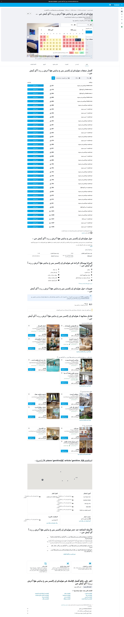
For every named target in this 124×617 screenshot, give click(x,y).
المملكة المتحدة (83, 10)
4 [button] (67, 36)
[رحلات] (121, 23)
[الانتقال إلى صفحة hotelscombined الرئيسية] (114, 4)
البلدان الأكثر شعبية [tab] (87, 587)
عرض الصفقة (64, 335)
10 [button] (70, 40)
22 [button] (76, 46)
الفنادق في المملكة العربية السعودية (42, 593)
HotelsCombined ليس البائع (85, 608)
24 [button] (70, 46)
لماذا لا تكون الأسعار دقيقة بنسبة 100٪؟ (83, 613)
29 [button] (76, 49)
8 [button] (76, 40)
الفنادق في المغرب (88, 593)
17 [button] (70, 43)
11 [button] (67, 40)
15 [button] (76, 43)
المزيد (91, 246)
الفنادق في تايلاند (45, 598)
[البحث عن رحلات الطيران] (121, 8)
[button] (1, 1)
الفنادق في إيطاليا (67, 598)
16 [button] (73, 43)
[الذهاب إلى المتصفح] (121, 19)
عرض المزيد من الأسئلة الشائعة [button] (69, 554)
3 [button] (70, 36)
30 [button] (73, 49)
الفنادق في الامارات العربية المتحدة (42, 595)
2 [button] (73, 36)
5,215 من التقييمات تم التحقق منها (80, 20)
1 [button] (76, 36)
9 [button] (73, 40)
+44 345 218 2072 (88, 18)
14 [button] (79, 43)
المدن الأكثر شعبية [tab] (77, 587)
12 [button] (64, 40)
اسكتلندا (74, 10)
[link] (84, 351)
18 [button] (67, 43)
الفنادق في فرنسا (45, 597)
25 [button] (67, 46)
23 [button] (73, 46)
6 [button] (82, 40)
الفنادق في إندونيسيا (66, 595)
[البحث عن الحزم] (121, 17)
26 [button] (64, 46)
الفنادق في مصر (67, 597)
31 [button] (41, 49)
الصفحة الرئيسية (90, 10)
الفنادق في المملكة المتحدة (87, 598)
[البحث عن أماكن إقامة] (121, 11)
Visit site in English (53, 1)
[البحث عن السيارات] (121, 14)
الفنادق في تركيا (89, 595)
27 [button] (82, 49)
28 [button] (79, 49)
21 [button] (79, 46)
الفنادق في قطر (67, 593)
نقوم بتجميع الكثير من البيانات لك (84, 611)
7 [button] (79, 40)
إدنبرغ (68, 10)
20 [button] (82, 46)
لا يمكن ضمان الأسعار (64, 604)
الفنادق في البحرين (88, 597)
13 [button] (82, 43)
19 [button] (64, 43)
